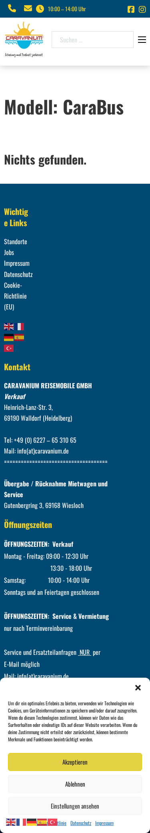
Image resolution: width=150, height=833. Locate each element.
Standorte (15, 241)
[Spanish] (19, 336)
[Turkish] (9, 347)
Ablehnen (75, 783)
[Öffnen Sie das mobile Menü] (142, 39)
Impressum (104, 822)
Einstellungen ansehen (75, 805)
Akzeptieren (75, 761)
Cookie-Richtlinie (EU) (15, 295)
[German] (9, 336)
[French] (19, 325)
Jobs (9, 252)
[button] (138, 688)
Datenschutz (80, 822)
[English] (9, 325)
